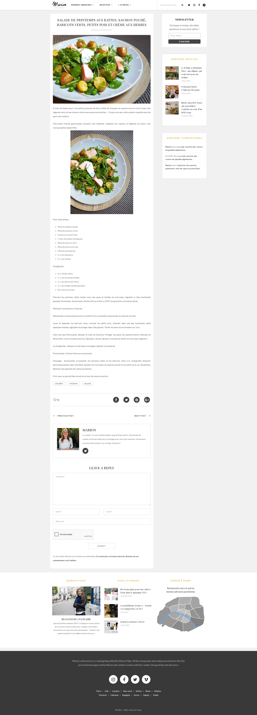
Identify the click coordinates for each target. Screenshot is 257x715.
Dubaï (155, 695)
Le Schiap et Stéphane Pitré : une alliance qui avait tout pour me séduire (191, 73)
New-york (127, 691)
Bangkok (126, 695)
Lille (106, 691)
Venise (139, 691)
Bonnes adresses (81, 5)
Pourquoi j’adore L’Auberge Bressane (190, 88)
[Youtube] (146, 679)
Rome (147, 691)
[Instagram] (113, 679)
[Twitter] (135, 679)
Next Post (140, 416)
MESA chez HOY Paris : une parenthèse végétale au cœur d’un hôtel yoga (192, 108)
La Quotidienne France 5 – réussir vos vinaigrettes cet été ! (136, 607)
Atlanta (157, 691)
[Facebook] (124, 679)
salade (87, 383)
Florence (103, 695)
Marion (89, 430)
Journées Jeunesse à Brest (132, 622)
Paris (98, 691)
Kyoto (136, 695)
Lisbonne (114, 695)
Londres (115, 691)
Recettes (105, 5)
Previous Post (65, 416)
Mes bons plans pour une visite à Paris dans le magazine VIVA (135, 591)
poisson (74, 383)
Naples (146, 695)
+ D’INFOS (123, 5)
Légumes (59, 383)
